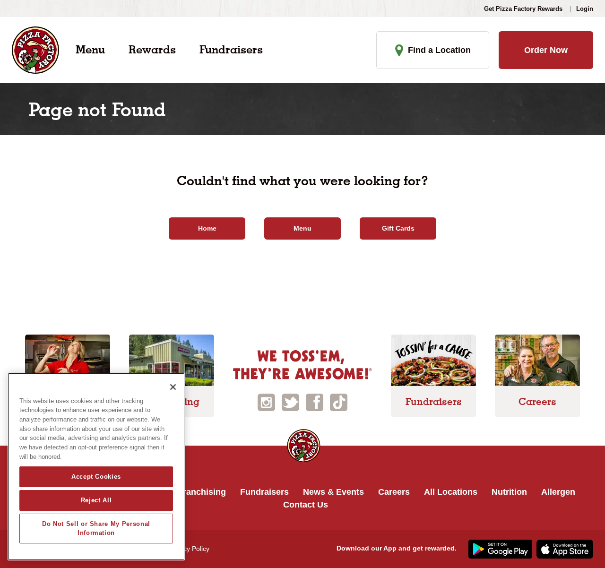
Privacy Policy (188, 548)
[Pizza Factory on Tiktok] (338, 401)
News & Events (333, 492)
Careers (394, 492)
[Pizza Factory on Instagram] (266, 401)
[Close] (173, 387)
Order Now (546, 50)
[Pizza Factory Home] (35, 49)
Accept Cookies (96, 476)
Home (207, 228)
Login (584, 8)
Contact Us (305, 504)
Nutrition (509, 492)
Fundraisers (231, 49)
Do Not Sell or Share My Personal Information (96, 528)
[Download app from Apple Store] (563, 548)
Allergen (558, 492)
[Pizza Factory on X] (290, 401)
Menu (90, 49)
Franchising (202, 492)
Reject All (96, 500)
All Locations (450, 492)
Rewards (152, 49)
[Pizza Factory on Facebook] (314, 401)
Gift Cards (398, 228)
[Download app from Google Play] (499, 548)
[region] (96, 466)
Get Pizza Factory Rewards (523, 8)
